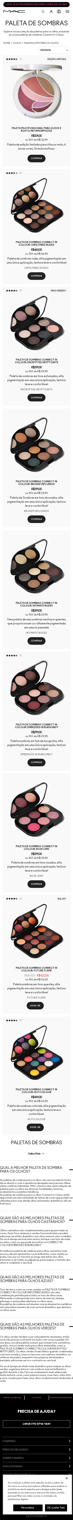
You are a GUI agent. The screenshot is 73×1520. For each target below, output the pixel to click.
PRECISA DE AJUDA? (15, 1449)
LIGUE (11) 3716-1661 (36, 1424)
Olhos (17, 43)
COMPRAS (9, 1441)
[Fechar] (66, 1478)
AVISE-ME (35, 1006)
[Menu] (67, 11)
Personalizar (27, 1508)
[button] (67, 11)
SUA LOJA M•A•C (13, 1466)
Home (6, 43)
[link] (36, 91)
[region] (37, 1495)
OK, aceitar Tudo (56, 1508)
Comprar (36, 158)
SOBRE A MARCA (13, 1458)
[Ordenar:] (54, 50)
